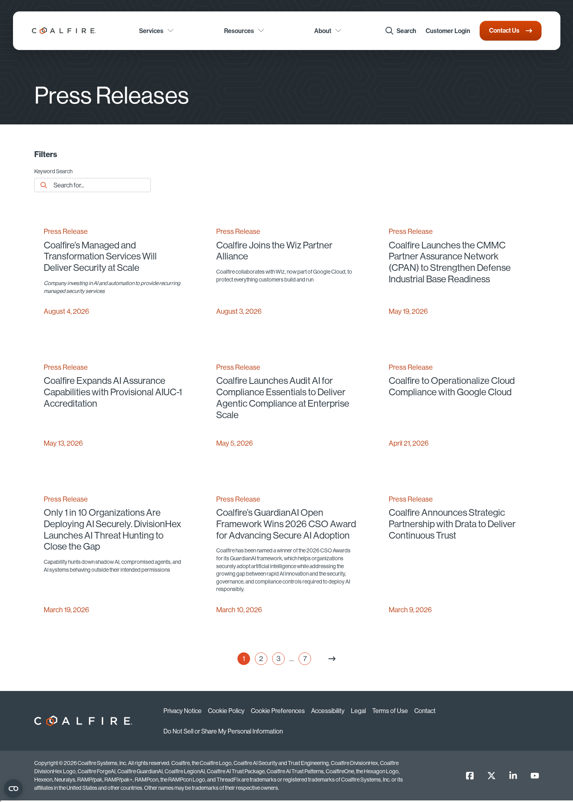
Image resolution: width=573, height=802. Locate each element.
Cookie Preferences (278, 711)
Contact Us (504, 30)
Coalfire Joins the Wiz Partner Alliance (274, 250)
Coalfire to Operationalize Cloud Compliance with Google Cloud (452, 386)
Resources (239, 31)
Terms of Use (390, 711)
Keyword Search (53, 172)
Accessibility (328, 711)
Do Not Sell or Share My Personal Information (223, 731)
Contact (425, 711)
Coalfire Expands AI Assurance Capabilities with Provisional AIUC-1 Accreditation (113, 392)
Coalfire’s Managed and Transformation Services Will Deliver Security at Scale (100, 256)
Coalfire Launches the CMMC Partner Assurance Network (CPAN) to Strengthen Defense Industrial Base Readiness (450, 262)
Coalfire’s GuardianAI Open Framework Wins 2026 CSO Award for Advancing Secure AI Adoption (286, 524)
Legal (358, 711)
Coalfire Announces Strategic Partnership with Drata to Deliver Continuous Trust (452, 524)
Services (151, 31)
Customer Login (448, 31)
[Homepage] (64, 30)
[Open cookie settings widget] (13, 788)
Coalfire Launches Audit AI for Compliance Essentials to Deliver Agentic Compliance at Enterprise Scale (282, 397)
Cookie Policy (226, 711)
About (322, 31)
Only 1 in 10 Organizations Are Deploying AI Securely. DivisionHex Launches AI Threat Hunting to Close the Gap (112, 529)
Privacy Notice (182, 711)
